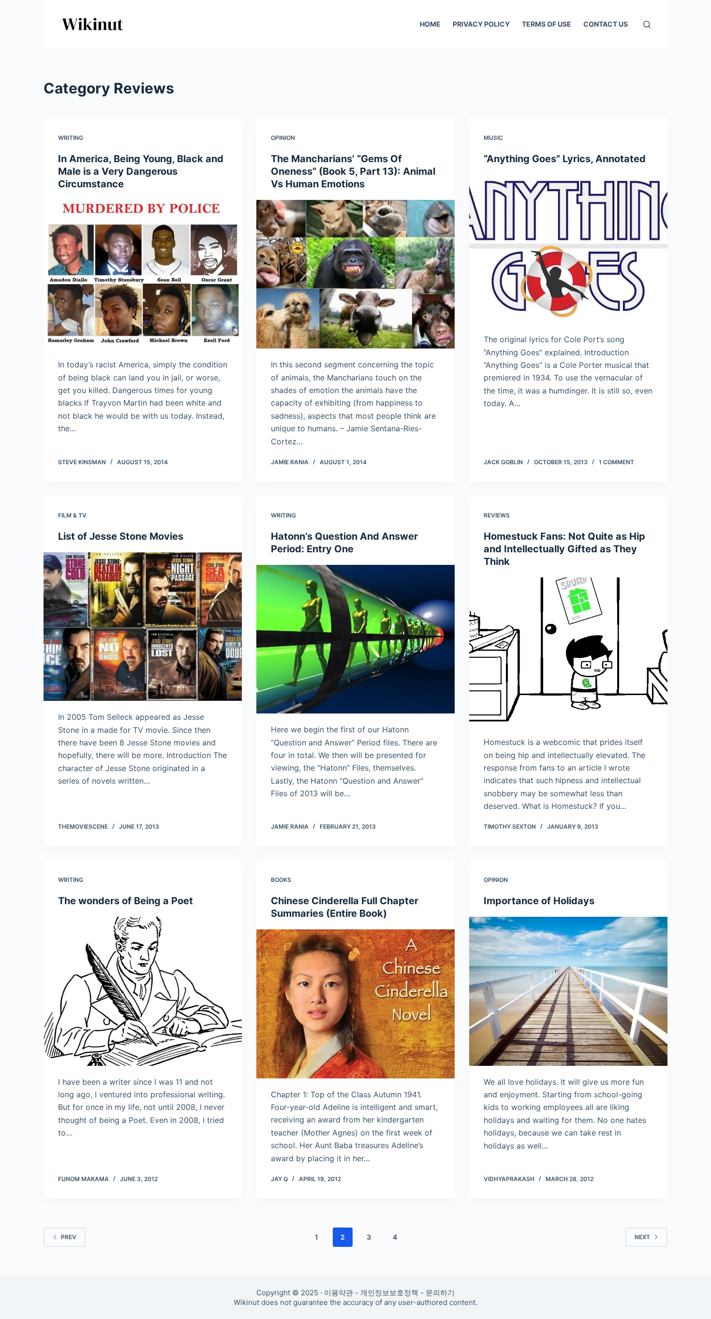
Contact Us (605, 24)
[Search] (647, 24)
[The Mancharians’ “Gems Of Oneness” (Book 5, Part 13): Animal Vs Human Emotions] (355, 274)
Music (493, 137)
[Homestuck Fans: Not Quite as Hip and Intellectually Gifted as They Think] (568, 652)
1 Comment (616, 462)
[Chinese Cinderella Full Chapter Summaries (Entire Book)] (355, 1003)
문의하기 (440, 1292)
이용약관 (338, 1292)
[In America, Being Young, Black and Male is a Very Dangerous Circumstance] (143, 274)
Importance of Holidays (539, 901)
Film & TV (72, 515)
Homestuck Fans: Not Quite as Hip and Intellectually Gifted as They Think (564, 549)
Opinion (283, 137)
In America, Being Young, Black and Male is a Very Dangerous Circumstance (140, 171)
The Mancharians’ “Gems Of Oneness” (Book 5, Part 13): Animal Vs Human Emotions (353, 171)
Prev (68, 1237)
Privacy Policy (481, 24)
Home (430, 24)
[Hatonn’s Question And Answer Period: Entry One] (355, 639)
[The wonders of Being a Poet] (143, 991)
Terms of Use (546, 24)
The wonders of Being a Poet (125, 901)
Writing (70, 137)
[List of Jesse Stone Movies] (143, 626)
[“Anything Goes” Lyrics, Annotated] (568, 249)
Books (281, 879)
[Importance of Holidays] (568, 991)
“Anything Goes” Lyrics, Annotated (565, 159)
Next (642, 1237)
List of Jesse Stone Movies (120, 536)
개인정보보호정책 (389, 1292)
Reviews (497, 515)
